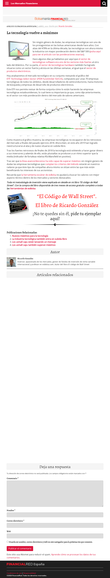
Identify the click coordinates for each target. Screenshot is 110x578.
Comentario (13, 478)
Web (9, 531)
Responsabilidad (29, 573)
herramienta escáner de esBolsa (38, 174)
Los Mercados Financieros (24, 3)
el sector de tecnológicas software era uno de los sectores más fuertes (62, 61)
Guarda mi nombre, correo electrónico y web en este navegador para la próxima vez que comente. (51, 541)
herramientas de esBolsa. (23, 188)
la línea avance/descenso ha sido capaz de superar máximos (50, 161)
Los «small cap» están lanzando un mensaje (34, 241)
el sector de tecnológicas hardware (56, 65)
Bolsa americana (28, 26)
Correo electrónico (15, 520)
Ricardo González (65, 26)
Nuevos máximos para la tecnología (30, 235)
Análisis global (14, 26)
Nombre (11, 510)
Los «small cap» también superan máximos (34, 244)
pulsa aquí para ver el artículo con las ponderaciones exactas (67, 53)
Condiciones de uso (14, 573)
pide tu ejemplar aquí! (75, 216)
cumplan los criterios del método (62, 164)
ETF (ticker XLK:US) (35, 78)
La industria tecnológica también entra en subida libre (39, 238)
